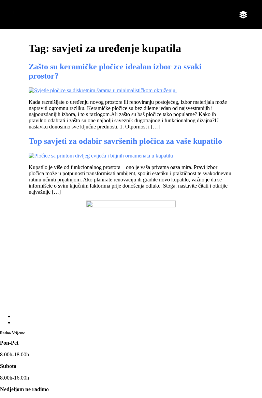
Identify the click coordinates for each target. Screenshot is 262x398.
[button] (243, 14)
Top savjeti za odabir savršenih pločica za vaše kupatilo (125, 141)
